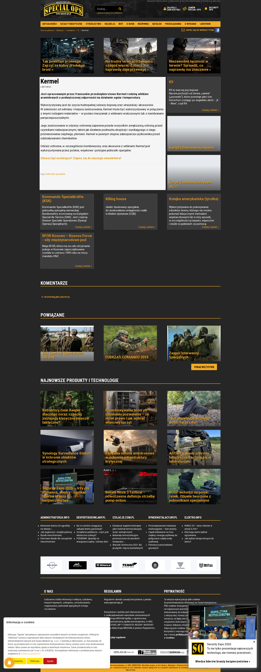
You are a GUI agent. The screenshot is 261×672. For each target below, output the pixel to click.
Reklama (217, 1)
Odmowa (34, 661)
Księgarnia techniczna (172, 652)
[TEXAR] (129, 565)
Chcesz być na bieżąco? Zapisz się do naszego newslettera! (80, 158)
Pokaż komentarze (57, 297)
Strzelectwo (93, 24)
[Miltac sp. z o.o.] (206, 565)
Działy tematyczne (71, 24)
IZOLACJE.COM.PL (123, 517)
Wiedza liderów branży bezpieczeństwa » (222, 661)
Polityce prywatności (30, 654)
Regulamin (175, 1)
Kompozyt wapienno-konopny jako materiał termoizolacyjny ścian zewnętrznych (127, 529)
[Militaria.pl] (103, 565)
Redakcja (206, 1)
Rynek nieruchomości (51, 535)
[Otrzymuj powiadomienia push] (9, 663)
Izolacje (123, 652)
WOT (121, 24)
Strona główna (47, 30)
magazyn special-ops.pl (157, 1)
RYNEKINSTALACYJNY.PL (162, 517)
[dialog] (223, 636)
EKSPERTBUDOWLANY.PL (91, 517)
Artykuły (60, 30)
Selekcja (110, 24)
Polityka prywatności (191, 1)
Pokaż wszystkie (204, 367)
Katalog (157, 24)
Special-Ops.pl (63, 9)
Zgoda (50, 661)
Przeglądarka (173, 24)
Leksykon (205, 24)
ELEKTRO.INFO (193, 517)
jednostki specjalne (55, 174)
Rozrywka (143, 24)
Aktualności (49, 24)
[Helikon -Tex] (78, 565)
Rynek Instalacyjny (147, 652)
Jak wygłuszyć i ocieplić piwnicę (56, 532)
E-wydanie (190, 24)
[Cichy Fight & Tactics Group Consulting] (155, 565)
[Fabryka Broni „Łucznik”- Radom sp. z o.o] (181, 565)
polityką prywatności (186, 634)
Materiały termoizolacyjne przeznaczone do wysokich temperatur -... (126, 538)
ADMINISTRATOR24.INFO (54, 517)
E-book (130, 24)
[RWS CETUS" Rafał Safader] (52, 565)
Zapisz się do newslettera (200, 30)
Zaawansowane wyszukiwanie (109, 13)
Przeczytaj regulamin (115, 637)
